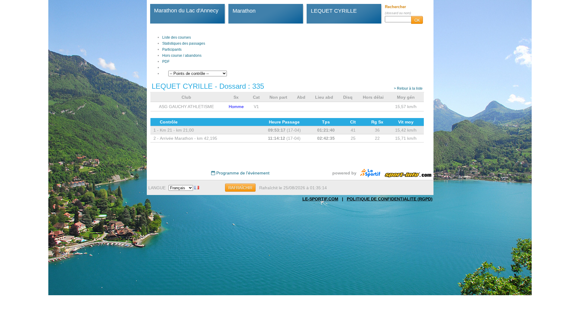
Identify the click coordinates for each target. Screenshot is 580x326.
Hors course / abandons (181, 55)
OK (417, 20)
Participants (172, 49)
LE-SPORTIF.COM (320, 199)
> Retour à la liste (408, 88)
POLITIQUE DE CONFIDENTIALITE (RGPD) (390, 199)
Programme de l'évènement (242, 173)
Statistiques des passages (183, 43)
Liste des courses (176, 37)
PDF (165, 61)
